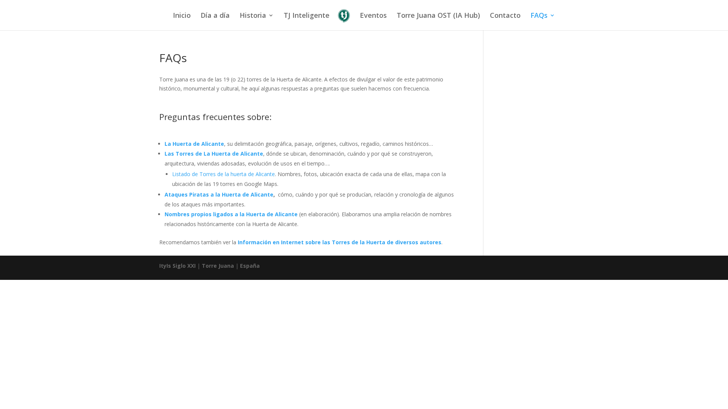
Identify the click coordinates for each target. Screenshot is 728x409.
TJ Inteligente (306, 16)
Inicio (182, 16)
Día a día (215, 16)
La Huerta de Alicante (194, 143)
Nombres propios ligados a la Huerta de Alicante (231, 214)
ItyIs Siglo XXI (177, 265)
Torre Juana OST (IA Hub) (438, 16)
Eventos (373, 16)
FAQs (539, 16)
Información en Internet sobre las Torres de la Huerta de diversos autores (339, 242)
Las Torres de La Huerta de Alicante (214, 153)
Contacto (505, 16)
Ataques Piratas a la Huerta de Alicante (219, 194)
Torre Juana (218, 265)
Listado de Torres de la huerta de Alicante (223, 174)
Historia (253, 16)
